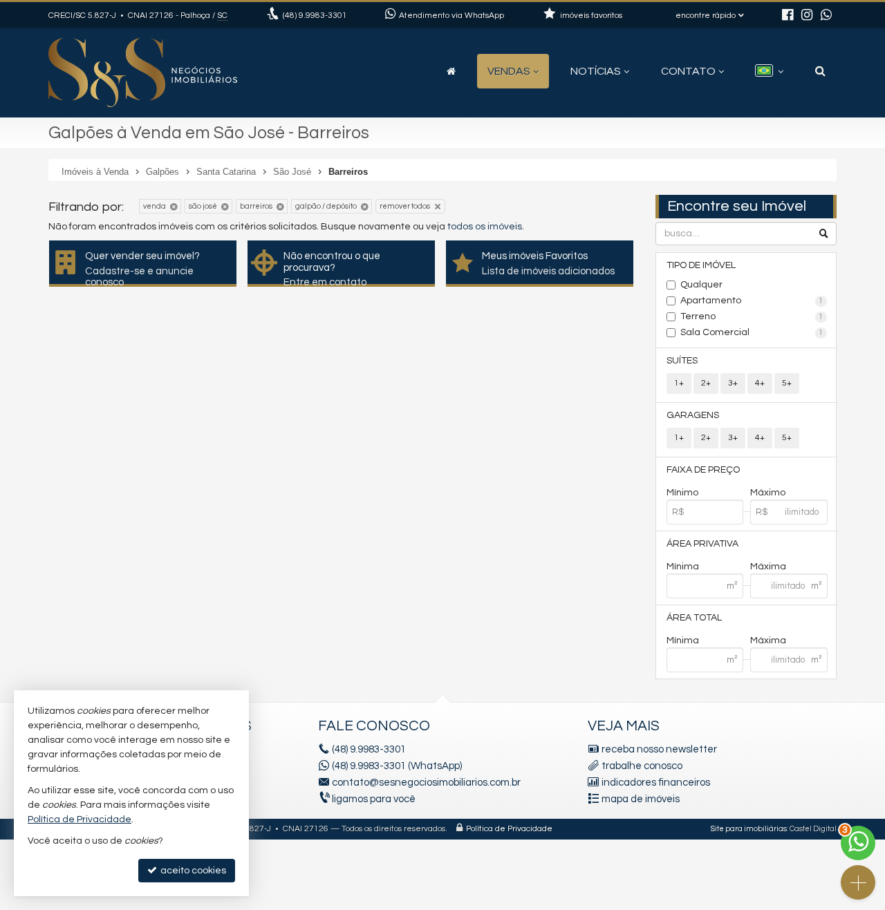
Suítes (682, 361)
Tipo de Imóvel (701, 265)
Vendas (508, 71)
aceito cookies (192, 870)
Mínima (683, 566)
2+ (706, 383)
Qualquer (701, 285)
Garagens (693, 415)
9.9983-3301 (315, 15)
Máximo (767, 492)
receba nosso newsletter (659, 749)
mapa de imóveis (641, 799)
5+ (787, 383)
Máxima (768, 566)
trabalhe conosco (642, 766)
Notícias (595, 71)
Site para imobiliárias (749, 829)
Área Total (694, 618)
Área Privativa (702, 544)
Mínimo (682, 492)
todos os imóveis (484, 226)
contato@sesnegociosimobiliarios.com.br (426, 782)
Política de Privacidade (509, 828)
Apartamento (752, 300)
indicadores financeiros (656, 782)
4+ (760, 383)
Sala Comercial (752, 332)
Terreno (752, 316)
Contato (688, 71)
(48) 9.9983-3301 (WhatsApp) (397, 766)
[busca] (820, 71)
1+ (679, 383)
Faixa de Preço (703, 470)
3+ (733, 383)
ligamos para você (374, 799)
